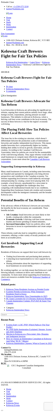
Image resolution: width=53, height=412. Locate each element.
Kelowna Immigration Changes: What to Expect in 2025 (29, 343)
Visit (8, 20)
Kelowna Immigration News (17, 89)
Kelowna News (12, 403)
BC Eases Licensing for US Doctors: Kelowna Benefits (28, 299)
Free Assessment (8, 33)
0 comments (11, 91)
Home (8, 18)
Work (8, 24)
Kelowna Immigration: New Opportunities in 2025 (26, 296)
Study (8, 22)
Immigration (11, 27)
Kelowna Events (13, 405)
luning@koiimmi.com (15, 9)
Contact (9, 29)
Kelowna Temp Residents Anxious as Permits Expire (27, 289)
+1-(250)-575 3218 (20, 6)
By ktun (9, 86)
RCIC (3, 363)
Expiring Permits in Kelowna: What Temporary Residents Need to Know (25, 293)
